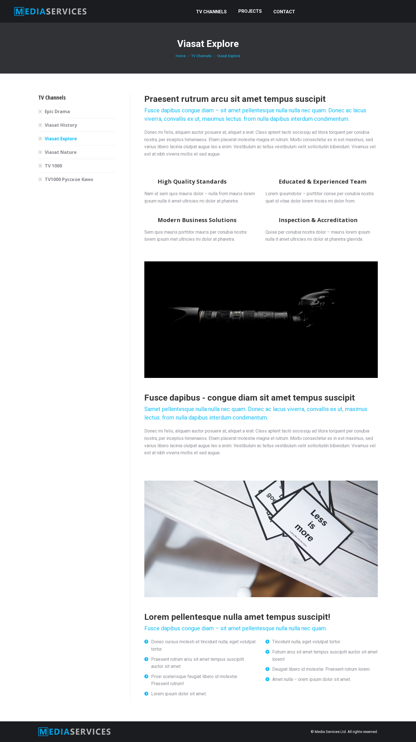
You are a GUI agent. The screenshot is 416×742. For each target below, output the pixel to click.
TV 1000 (53, 166)
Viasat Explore (61, 139)
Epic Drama (57, 111)
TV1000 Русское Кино (69, 179)
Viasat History (61, 125)
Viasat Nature (61, 152)
